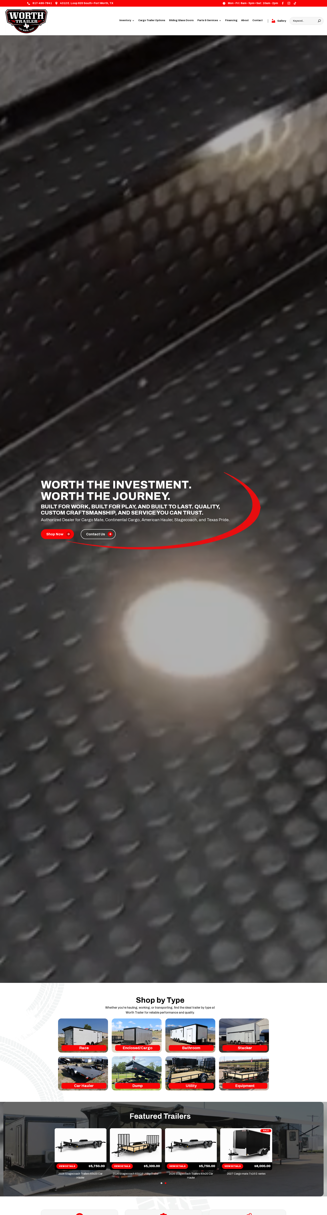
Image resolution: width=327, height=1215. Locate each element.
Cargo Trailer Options (151, 20)
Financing (231, 20)
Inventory (125, 20)
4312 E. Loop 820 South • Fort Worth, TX (86, 3)
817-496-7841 (42, 3)
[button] (161, 1183)
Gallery (281, 21)
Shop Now (54, 534)
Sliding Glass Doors (181, 20)
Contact (257, 20)
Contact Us (95, 534)
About (245, 20)
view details (66, 1166)
